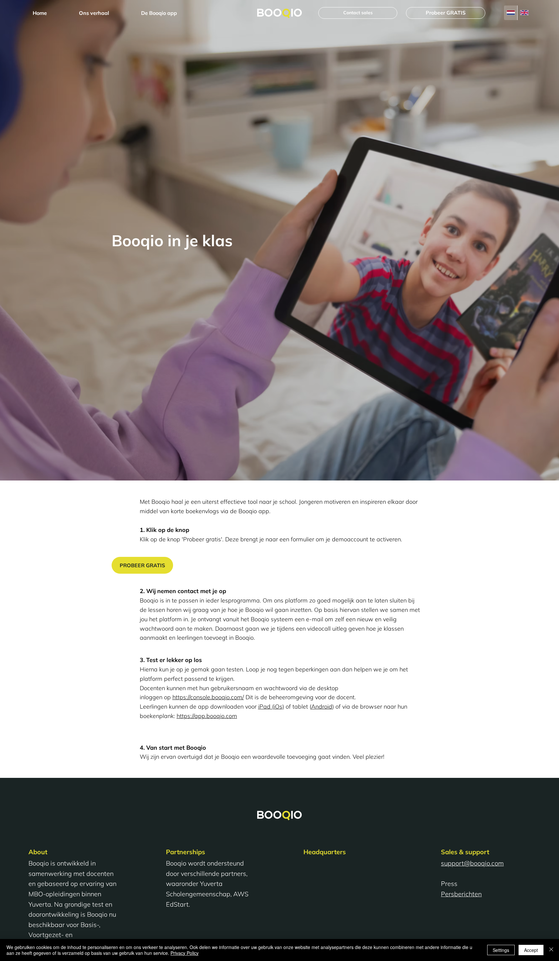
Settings (501, 950)
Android (321, 706)
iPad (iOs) (271, 706)
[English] (524, 13)
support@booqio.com (472, 863)
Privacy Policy (184, 953)
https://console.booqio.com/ (208, 697)
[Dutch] (510, 13)
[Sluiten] (551, 950)
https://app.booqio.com (207, 716)
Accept (531, 950)
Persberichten (461, 894)
